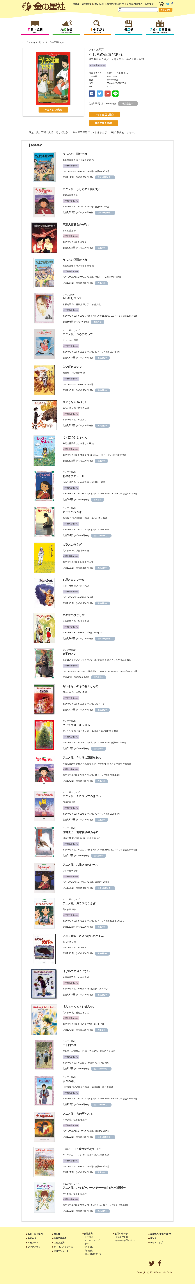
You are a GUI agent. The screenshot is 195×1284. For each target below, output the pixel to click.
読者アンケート (151, 4)
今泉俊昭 (102, 763)
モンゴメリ (68, 660)
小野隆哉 (117, 763)
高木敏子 (67, 518)
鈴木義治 (82, 408)
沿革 (87, 1243)
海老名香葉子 (96, 59)
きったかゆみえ (85, 660)
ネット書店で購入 (104, 114)
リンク (153, 1238)
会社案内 (88, 1233)
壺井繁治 (93, 1051)
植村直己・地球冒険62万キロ (81, 832)
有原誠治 (86, 763)
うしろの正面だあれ (75, 153)
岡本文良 (67, 692)
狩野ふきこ (81, 1012)
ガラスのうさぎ (72, 512)
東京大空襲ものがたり (76, 224)
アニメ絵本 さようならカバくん (83, 935)
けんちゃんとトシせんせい (79, 1006)
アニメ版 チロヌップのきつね (82, 796)
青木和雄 (67, 1193)
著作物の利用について (115, 4)
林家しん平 (85, 443)
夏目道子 (82, 731)
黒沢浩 (105, 1087)
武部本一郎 (81, 518)
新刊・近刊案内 (35, 1234)
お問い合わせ (98, 4)
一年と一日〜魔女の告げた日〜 (82, 1148)
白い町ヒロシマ (72, 298)
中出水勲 (91, 838)
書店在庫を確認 (103, 123)
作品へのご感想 (53, 109)
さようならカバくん (75, 402)
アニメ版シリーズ (71, 330)
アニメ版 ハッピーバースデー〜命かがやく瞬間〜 (94, 1187)
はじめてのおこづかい (76, 971)
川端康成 (67, 1087)
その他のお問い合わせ (126, 1240)
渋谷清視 (91, 304)
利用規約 (89, 1250)
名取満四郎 (81, 1087)
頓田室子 (102, 660)
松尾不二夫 (105, 1051)
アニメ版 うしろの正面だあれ (82, 189)
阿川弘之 (96, 482)
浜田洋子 (96, 731)
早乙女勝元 (132, 59)
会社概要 (76, 4)
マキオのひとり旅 (74, 615)
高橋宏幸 (67, 802)
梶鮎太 (79, 304)
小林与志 (82, 482)
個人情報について (93, 1254)
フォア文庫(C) (96, 49)
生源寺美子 (68, 621)
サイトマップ (156, 1242)
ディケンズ (68, 731)
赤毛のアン (69, 653)
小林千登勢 (68, 482)
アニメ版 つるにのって (78, 334)
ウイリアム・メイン (72, 1155)
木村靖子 (67, 304)
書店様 (57, 1234)
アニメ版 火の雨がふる (78, 1113)
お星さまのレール (74, 476)
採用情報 (89, 1247)
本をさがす (165, 9)
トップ (24, 42)
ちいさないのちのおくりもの (80, 686)
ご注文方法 (86, 4)
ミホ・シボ (68, 340)
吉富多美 (77, 1193)
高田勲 (79, 838)
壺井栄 (66, 1051)
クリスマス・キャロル (76, 725)
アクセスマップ (92, 1240)
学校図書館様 (60, 1238)
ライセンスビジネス (134, 4)
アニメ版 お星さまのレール (80, 864)
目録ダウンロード (123, 1237)
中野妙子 (80, 692)
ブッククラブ (34, 1247)
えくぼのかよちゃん (75, 437)
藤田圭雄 (96, 1087)
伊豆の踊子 (69, 1081)
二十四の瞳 (69, 1045)
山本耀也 (102, 1155)
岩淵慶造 (82, 621)
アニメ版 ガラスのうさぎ (79, 903)
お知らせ (32, 1238)
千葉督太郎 (115, 59)
